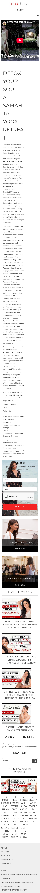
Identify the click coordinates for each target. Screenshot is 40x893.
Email (6, 485)
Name (6, 476)
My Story (5, 852)
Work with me (7, 859)
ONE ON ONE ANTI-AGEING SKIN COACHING (17, 882)
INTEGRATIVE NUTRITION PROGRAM (14, 890)
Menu (21, 10)
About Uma (5, 856)
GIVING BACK (6, 863)
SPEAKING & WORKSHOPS (10, 886)
